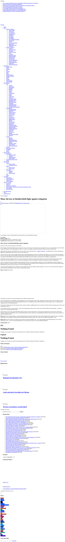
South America (9, 80)
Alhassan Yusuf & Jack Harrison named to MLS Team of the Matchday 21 (20, 437)
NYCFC (10, 41)
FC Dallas (11, 50)
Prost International (7, 191)
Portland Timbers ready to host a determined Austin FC (14, 11)
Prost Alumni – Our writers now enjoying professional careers (18, 186)
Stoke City (11, 130)
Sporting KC (11, 63)
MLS (5, 28)
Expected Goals (9, 189)
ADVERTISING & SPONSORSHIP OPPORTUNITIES (14, 488)
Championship (9, 108)
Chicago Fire (11, 31)
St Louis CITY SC (12, 61)
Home (5, 26)
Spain (7, 72)
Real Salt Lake (12, 57)
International (6, 65)
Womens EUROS (12, 154)
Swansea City (11, 132)
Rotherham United (12, 143)
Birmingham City (12, 110)
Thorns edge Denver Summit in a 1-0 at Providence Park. (14, 10)
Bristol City (11, 111)
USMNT (8, 79)
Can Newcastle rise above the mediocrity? (15, 348)
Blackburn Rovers (12, 109)
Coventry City (11, 114)
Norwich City (11, 121)
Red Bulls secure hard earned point (13, 433)
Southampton (11, 129)
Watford (10, 133)
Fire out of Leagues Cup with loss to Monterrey (12, 4)
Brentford (11, 88)
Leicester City (11, 118)
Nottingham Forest (12, 100)
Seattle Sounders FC (13, 62)
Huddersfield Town (13, 140)
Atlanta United (12, 30)
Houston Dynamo (12, 52)
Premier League (26, 203)
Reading (10, 142)
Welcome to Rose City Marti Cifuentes (13, 444)
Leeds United (11, 96)
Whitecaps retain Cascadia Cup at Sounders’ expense (16, 448)
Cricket (7, 162)
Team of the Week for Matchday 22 (13, 425)
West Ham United (12, 105)
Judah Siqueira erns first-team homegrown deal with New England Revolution (18, 5)
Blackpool (11, 138)
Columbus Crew (12, 33)
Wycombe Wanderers (13, 145)
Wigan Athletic (12, 144)
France (7, 68)
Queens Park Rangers (13, 126)
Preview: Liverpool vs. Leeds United (15, 407)
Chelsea (10, 92)
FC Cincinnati (11, 32)
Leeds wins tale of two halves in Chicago (16, 392)
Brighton (10, 89)
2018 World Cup (7, 193)
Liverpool (11, 97)
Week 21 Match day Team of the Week (13, 436)
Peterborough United (13, 141)
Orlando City (11, 44)
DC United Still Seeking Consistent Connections (13, 7)
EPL (7, 84)
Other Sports (6, 161)
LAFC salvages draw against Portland (13, 430)
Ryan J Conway (5, 203)
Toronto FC (11, 46)
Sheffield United (12, 127)
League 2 (8, 146)
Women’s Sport (7, 152)
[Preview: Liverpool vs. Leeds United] (10, 402)
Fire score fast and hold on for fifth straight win (15, 449)
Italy (7, 70)
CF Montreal (11, 38)
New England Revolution (14, 39)
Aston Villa (11, 86)
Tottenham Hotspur (13, 104)
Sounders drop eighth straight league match (14, 441)
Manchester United (12, 102)
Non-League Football (10, 148)
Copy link (14, 540)
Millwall (10, 120)
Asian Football (9, 81)
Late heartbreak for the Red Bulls (12, 440)
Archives (5, 457)
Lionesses (11, 156)
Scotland (8, 71)
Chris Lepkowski (9, 181)
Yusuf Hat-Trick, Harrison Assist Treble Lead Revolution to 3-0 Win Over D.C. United (23, 443)
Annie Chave (9, 180)
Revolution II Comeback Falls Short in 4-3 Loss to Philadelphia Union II (20, 447)
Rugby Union (11, 168)
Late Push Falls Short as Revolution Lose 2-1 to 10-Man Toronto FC (19, 451)
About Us (8, 184)
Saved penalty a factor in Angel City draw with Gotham (17, 428)
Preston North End (12, 125)
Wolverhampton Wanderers (14, 106)
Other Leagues (7, 82)
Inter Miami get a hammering (11, 452)
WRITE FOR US (6, 486)
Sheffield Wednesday (13, 128)
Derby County (12, 113)
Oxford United (12, 122)
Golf (7, 174)
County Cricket (12, 164)
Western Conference (10, 47)
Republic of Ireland (10, 76)
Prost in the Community (11, 185)
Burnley (10, 90)
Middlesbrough (12, 119)
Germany (8, 69)
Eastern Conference (10, 29)
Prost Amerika (9, 188)
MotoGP (10, 172)
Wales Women (12, 158)
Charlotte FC (11, 34)
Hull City (11, 116)
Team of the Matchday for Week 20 (13, 445)
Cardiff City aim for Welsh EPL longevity (14, 349)
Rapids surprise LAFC (10, 439)
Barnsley (10, 137)
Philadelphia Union (13, 45)
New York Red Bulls (13, 42)
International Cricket (13, 165)
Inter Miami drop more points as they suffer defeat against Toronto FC (20, 431)
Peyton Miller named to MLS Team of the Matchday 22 (14, 8)
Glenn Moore (9, 177)
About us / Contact (7, 182)
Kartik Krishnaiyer (10, 178)
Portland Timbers (12, 56)
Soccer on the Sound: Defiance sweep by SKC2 (12, 6)
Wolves (43, 251)
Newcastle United (12, 98)
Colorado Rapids (12, 49)
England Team (9, 66)
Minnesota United (12, 55)
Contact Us (8, 183)
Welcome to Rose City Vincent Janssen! (14, 435)
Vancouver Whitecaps (13, 64)
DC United (11, 36)
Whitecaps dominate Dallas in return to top (14, 432)
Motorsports (8, 169)
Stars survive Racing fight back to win (13, 429)
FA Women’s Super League (11, 159)
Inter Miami (11, 37)
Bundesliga (8, 149)
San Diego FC (12, 58)
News (5, 192)
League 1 (8, 136)
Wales (7, 73)
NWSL (7, 160)
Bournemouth (11, 87)
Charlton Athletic (12, 112)
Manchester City (12, 101)
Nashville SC (11, 40)
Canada (7, 77)
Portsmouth (11, 124)
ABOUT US (5, 482)
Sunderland (11, 103)
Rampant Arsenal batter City (12, 378)
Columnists (6, 176)
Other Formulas (12, 173)
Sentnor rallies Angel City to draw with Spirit (15, 446)
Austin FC (11, 48)
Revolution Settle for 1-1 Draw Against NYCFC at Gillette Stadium (19, 427)
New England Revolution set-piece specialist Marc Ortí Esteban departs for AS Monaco (20, 3)
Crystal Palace (11, 93)
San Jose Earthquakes (13, 60)
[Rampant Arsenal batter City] (10, 373)
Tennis (7, 175)
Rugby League (12, 167)
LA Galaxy (11, 54)
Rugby (7, 166)
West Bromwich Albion (13, 134)
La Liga (7, 150)
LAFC (10, 53)
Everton (10, 94)
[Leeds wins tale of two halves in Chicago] (10, 388)
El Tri (7, 78)
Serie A (7, 151)
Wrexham (11, 135)
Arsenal (10, 85)
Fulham (10, 95)
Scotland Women (12, 157)
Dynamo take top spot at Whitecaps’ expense (15, 438)
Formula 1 (11, 170)
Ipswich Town (12, 117)
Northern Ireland (9, 74)
